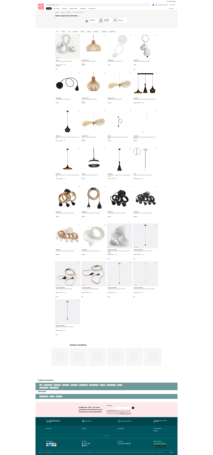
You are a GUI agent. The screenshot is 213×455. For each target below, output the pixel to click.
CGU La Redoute (98, 452)
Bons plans (64, 8)
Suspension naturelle (83, 385)
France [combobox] (172, 452)
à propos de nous (121, 428)
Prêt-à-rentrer (56, 8)
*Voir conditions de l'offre (111, 410)
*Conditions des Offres (137, 452)
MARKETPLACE (156, 430)
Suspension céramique (93, 385)
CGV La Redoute (40, 452)
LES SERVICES (84, 428)
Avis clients (103, 452)
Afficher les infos (106, 435)
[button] (173, 5)
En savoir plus (164, 444)
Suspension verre (65, 385)
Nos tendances (83, 8)
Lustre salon (102, 385)
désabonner (122, 412)
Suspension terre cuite (111, 385)
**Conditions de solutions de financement (148, 452)
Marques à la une (92, 8)
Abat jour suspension (44, 387)
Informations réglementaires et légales (75, 452)
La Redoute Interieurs (44, 396)
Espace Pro (171, 8)
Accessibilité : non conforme (160, 452)
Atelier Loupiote (59, 396)
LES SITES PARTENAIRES (157, 428)
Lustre (41, 385)
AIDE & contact (48, 428)
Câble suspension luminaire (77, 12)
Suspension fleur (57, 385)
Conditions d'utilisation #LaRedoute (112, 452)
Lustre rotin (120, 385)
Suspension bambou (48, 385)
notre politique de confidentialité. (124, 413)
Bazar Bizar (52, 396)
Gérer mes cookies (129, 452)
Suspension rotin (74, 385)
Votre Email (109, 405)
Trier (57, 31)
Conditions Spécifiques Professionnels (88, 452)
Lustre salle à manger (54, 387)
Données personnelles (122, 452)
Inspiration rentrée (73, 8)
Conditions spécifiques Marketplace (49, 452)
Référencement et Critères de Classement (62, 452)
